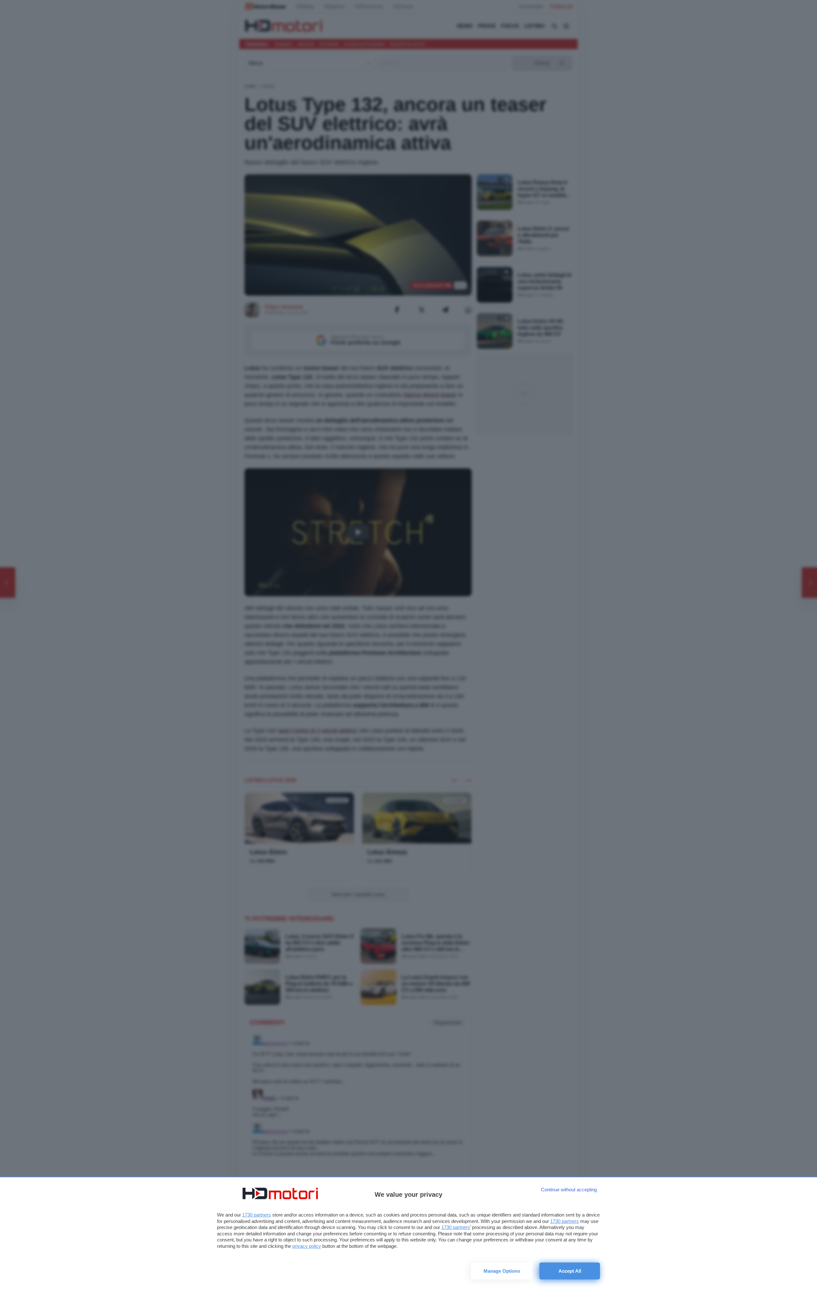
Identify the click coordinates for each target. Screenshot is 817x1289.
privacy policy (306, 1246)
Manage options (501, 1271)
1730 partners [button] (256, 1214)
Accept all (569, 1271)
